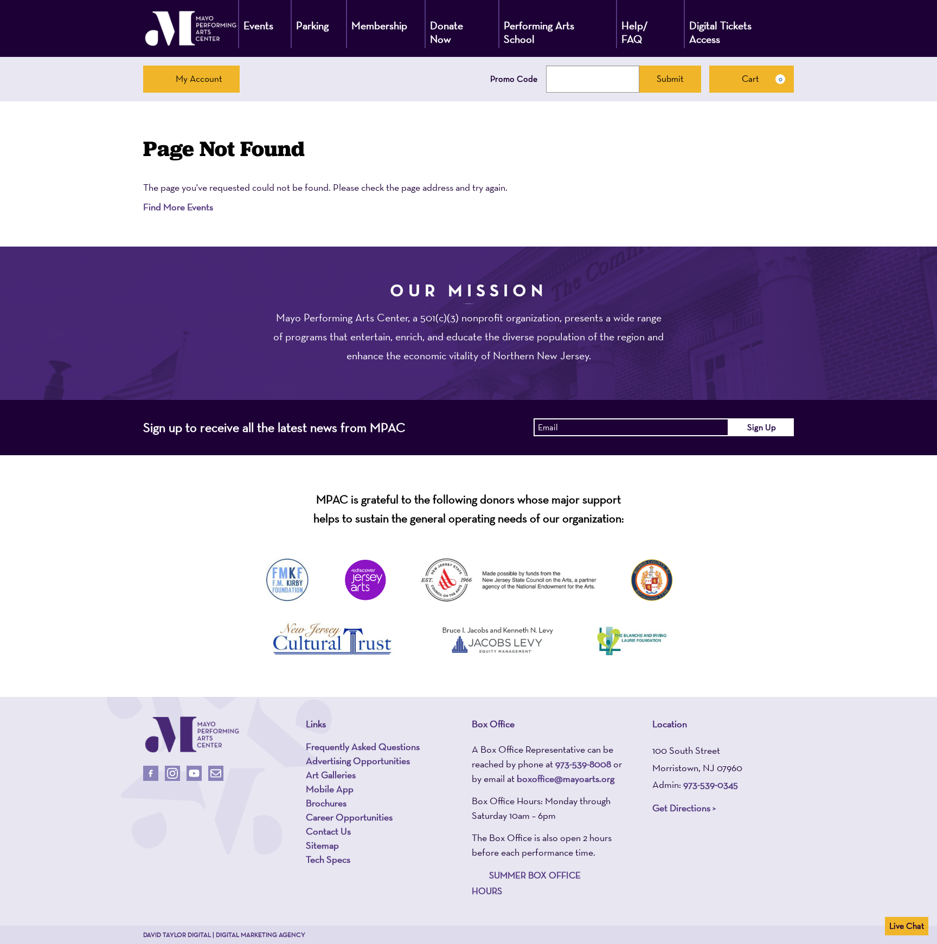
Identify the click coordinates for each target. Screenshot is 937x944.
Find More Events (178, 207)
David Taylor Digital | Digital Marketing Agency (224, 934)
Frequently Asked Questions (363, 747)
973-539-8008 (583, 764)
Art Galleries (331, 775)
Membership (379, 25)
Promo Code (513, 79)
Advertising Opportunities (358, 761)
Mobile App (330, 789)
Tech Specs (328, 859)
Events (258, 25)
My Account (199, 79)
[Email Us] (215, 773)
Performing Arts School (539, 32)
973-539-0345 (710, 784)
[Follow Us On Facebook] (150, 773)
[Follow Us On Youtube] (194, 773)
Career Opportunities (349, 817)
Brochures (326, 803)
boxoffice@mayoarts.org (565, 778)
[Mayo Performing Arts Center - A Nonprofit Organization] (190, 28)
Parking (312, 25)
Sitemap (322, 845)
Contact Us (328, 831)
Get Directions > (684, 807)
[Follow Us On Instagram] (172, 773)
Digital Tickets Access (720, 32)
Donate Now (446, 32)
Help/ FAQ (634, 32)
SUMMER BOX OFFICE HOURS (526, 883)
